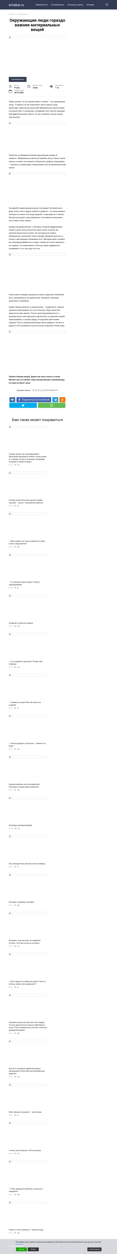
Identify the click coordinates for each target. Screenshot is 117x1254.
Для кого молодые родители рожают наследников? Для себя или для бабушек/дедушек (27, 1071)
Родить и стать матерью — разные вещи (26, 1230)
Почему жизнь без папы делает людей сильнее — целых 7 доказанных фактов (26, 501)
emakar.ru (16, 5)
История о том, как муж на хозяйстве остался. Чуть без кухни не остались (25, 941)
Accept (21, 1249)
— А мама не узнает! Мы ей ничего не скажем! (25, 703)
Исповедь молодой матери (20, 825)
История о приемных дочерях (21, 902)
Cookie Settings (94, 1249)
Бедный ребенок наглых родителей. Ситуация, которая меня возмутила (24, 785)
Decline (33, 1249)
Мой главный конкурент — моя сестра (25, 1112)
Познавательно (57, 5)
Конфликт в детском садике (21, 623)
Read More (19, 1244)
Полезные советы (75, 5)
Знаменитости (42, 5)
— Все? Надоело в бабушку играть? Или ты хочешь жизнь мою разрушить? (27, 982)
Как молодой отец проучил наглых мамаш (27, 864)
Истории (90, 5)
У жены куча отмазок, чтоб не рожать (25, 1150)
